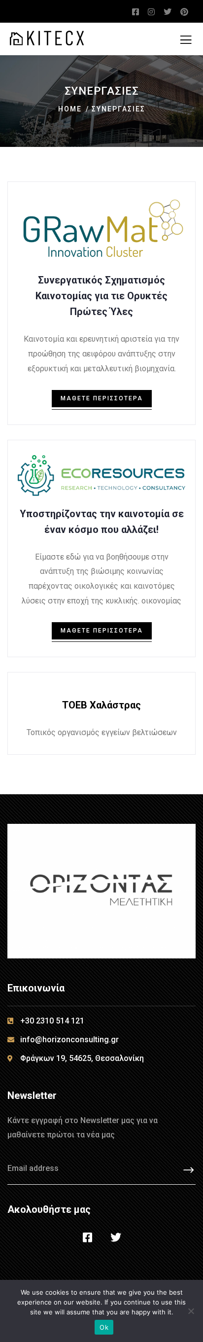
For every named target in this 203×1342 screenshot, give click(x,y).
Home (70, 109)
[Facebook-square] (87, 1237)
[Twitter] (115, 1237)
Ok (104, 1327)
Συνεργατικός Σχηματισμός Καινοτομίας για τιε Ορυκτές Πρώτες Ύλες (101, 296)
